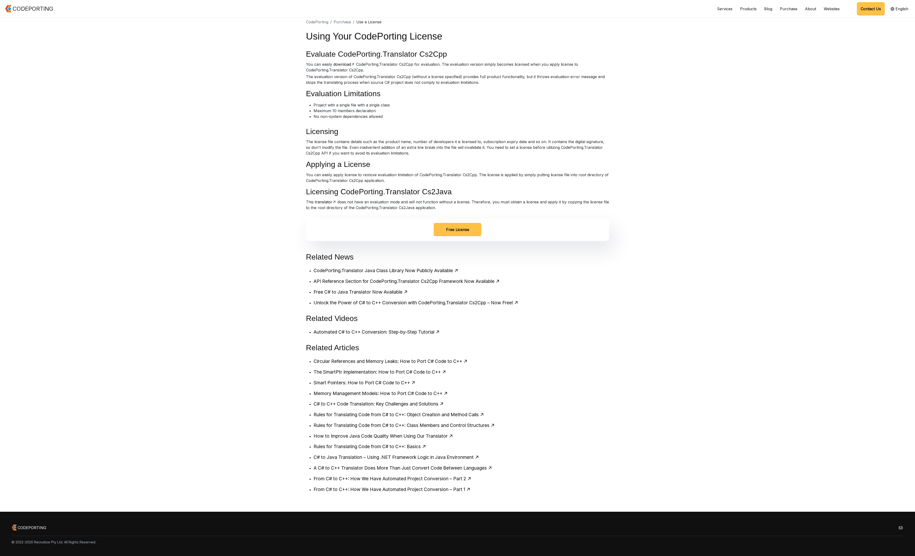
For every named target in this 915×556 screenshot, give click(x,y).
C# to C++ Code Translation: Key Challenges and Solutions (376, 404)
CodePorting (317, 22)
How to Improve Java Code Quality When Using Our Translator (381, 436)
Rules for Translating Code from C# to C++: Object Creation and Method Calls (396, 414)
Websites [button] (832, 8)
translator (323, 202)
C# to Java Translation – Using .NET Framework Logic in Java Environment (394, 457)
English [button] (901, 8)
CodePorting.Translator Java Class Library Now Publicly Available (383, 270)
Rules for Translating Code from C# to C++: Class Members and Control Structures (401, 425)
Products (748, 8)
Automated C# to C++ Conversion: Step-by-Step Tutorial (374, 332)
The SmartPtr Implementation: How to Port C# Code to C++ (377, 372)
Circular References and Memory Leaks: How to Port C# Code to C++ (388, 361)
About (810, 8)
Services (724, 8)
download (342, 64)
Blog (768, 8)
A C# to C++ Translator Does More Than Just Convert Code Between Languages (400, 468)
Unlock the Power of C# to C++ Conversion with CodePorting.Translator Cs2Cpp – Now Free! (413, 303)
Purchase (788, 8)
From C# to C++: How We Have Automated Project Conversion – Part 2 (390, 478)
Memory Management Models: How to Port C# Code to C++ (378, 393)
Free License (457, 229)
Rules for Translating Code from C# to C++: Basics (367, 446)
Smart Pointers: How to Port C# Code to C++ (362, 383)
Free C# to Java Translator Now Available (358, 292)
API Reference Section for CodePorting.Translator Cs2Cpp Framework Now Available (404, 281)
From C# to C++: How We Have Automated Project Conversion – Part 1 (389, 489)
